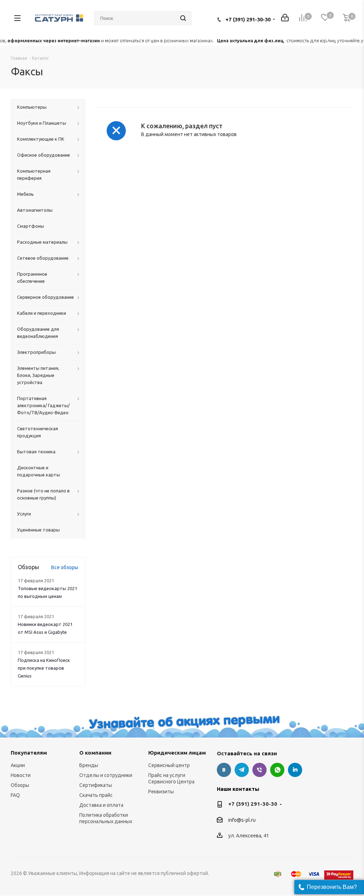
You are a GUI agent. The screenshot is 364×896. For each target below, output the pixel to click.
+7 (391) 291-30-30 (248, 19)
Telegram (242, 770)
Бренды (88, 765)
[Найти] (183, 18)
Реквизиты (161, 791)
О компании (95, 753)
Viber (259, 770)
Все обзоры (64, 567)
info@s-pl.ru (242, 820)
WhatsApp (277, 770)
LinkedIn (295, 770)
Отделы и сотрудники (105, 775)
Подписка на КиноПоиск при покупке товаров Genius (44, 668)
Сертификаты (95, 785)
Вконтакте (224, 770)
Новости (21, 775)
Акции (18, 765)
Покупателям (29, 753)
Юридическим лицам (177, 753)
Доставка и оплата (101, 805)
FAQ (15, 795)
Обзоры (20, 785)
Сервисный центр (169, 765)
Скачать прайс (96, 795)
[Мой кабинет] (285, 18)
